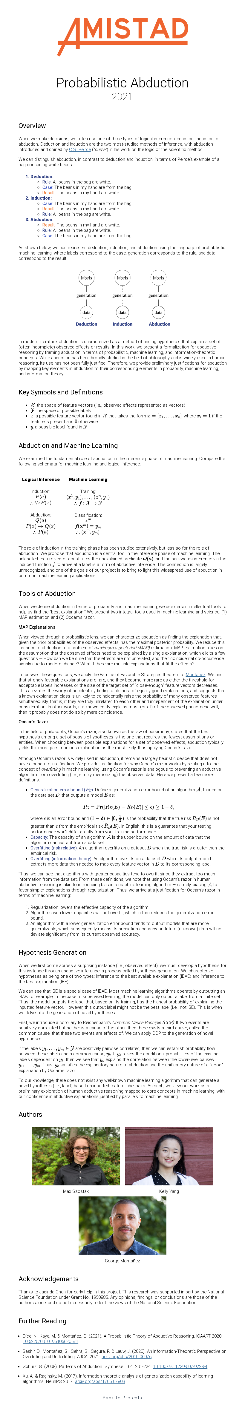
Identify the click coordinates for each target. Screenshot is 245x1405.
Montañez (196, 674)
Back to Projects (123, 1398)
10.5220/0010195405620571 (50, 1341)
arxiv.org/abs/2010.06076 (126, 1356)
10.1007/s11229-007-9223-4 (180, 1366)
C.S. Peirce (80, 149)
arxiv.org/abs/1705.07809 (100, 1381)
